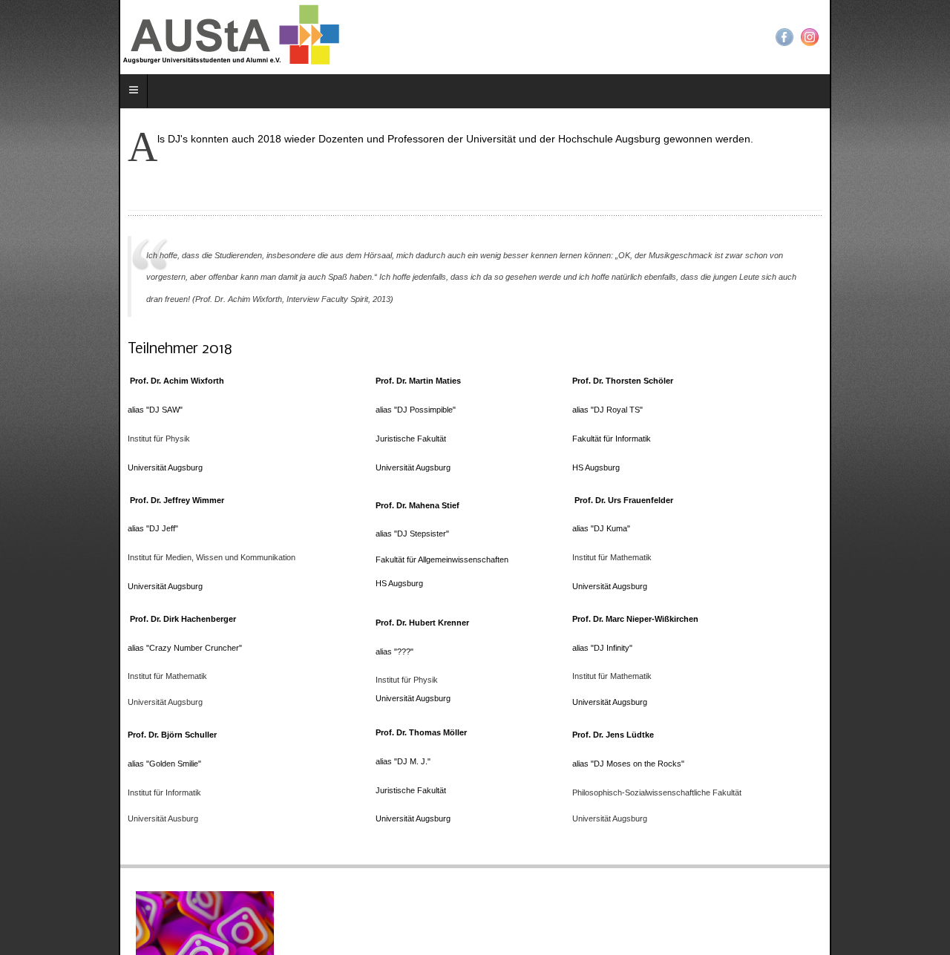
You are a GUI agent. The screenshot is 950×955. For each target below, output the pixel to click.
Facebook (903, 37)
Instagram (928, 37)
